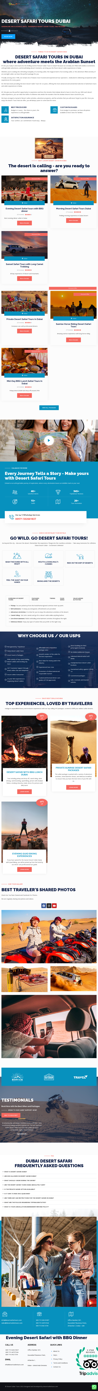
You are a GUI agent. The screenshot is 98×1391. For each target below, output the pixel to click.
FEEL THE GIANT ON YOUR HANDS (17, 581)
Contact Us (57, 1367)
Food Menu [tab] (62, 599)
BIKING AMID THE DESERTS (48, 581)
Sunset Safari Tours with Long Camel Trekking (24, 265)
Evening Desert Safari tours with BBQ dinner (24, 209)
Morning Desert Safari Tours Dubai (73, 208)
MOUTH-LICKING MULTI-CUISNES (48, 563)
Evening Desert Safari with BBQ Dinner (46, 1337)
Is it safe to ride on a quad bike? (17, 1194)
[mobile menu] (89, 4)
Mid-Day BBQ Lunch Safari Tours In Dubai (24, 382)
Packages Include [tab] (35, 599)
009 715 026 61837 (12, 1350)
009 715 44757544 (12, 1352)
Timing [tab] (52, 598)
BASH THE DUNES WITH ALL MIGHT (17, 563)
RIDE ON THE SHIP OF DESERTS (80, 563)
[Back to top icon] (91, 1386)
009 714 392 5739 (12, 1354)
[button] (49, 1172)
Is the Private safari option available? (19, 1189)
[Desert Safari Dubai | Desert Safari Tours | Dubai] (18, 4)
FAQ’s (55, 1355)
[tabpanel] (49, 614)
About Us (56, 1351)
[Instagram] (49, 905)
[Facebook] (43, 905)
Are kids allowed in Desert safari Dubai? (20, 1176)
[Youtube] (54, 905)
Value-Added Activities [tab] (78, 599)
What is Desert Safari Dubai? (15, 1172)
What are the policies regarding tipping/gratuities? (25, 1202)
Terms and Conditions (60, 1363)
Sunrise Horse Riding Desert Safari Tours (73, 325)
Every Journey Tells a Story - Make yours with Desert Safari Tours (47, 476)
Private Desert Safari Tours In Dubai (24, 319)
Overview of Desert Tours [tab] (16, 599)
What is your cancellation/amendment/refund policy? (26, 1207)
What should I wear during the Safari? (20, 1180)
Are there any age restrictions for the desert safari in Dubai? (29, 1198)
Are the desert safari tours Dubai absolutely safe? (24, 1185)
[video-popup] (49, 440)
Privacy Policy (57, 1359)
